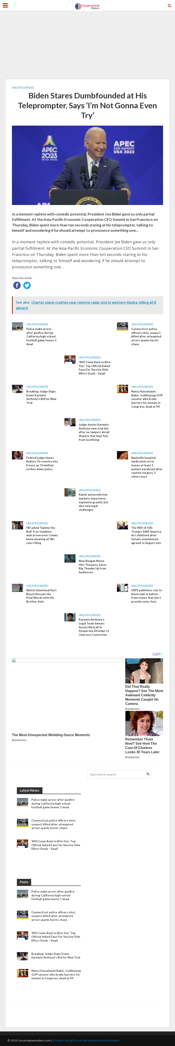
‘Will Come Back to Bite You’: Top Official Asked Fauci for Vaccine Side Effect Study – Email (94, 367)
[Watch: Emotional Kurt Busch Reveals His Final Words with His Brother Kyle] (17, 587)
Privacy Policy (61, 1040)
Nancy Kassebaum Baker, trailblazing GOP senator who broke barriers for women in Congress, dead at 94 (147, 399)
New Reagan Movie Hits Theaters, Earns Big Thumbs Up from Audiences (92, 566)
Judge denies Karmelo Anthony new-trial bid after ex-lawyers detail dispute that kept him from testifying (94, 432)
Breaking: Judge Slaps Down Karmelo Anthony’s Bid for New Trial (41, 397)
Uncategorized (23, 87)
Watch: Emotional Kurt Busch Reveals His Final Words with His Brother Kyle (41, 595)
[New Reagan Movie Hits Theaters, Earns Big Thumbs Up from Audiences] (70, 558)
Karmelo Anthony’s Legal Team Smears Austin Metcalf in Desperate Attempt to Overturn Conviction (94, 627)
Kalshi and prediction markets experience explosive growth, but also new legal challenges (93, 502)
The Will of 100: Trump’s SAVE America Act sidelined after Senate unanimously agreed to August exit (146, 535)
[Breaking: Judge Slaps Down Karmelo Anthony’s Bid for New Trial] (17, 388)
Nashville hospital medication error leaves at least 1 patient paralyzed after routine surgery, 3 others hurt (147, 467)
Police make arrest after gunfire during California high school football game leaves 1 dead (41, 336)
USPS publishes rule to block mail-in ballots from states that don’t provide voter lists (146, 595)
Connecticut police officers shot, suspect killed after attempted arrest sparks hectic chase (146, 336)
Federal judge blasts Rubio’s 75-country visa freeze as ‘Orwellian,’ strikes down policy (42, 463)
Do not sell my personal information (96, 1040)
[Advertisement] (87, 45)
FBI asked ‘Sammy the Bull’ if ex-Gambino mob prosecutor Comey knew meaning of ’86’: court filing (42, 535)
